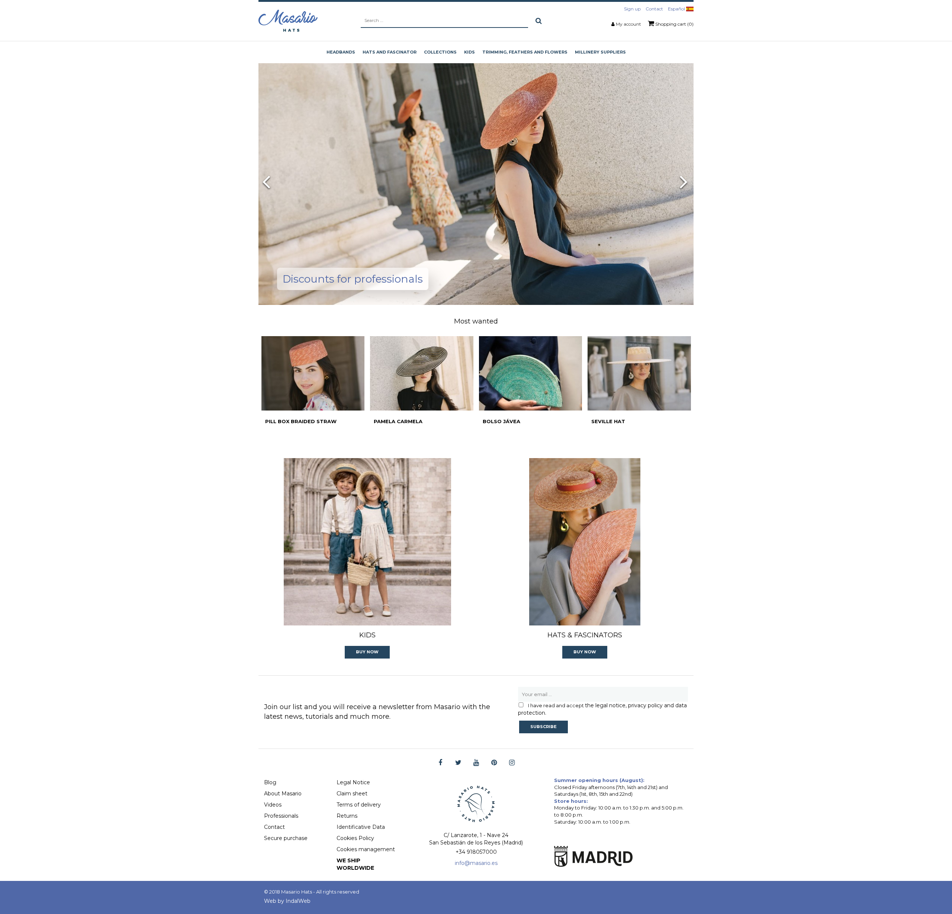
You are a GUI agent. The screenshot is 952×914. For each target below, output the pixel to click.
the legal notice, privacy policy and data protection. (602, 709)
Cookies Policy (355, 838)
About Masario (283, 793)
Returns (347, 815)
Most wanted (476, 321)
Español (677, 9)
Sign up (632, 9)
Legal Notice (353, 782)
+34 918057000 (476, 852)
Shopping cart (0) (674, 24)
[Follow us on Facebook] (440, 762)
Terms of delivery (359, 804)
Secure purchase (286, 838)
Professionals (281, 815)
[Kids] (367, 541)
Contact (654, 9)
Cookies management (366, 849)
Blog (270, 782)
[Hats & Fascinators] (584, 541)
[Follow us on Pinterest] (494, 762)
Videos (273, 804)
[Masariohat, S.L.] (288, 20)
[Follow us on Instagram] (511, 762)
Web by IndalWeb (287, 901)
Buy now (367, 651)
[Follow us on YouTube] (476, 762)
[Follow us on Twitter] (458, 762)
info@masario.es (476, 863)
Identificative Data (361, 827)
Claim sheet (352, 793)
